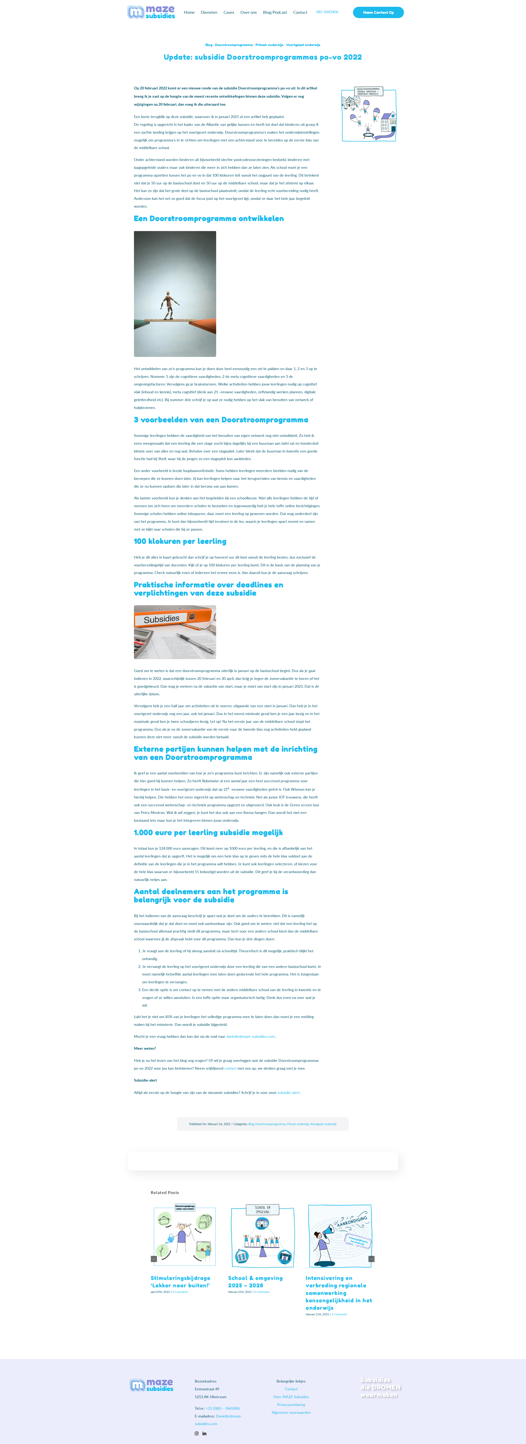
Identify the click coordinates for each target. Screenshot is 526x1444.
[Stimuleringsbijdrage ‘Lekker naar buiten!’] (185, 1235)
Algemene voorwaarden (291, 1412)
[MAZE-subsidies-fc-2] (151, 7)
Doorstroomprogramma (234, 45)
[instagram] (196, 1433)
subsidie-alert (289, 1092)
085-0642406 (327, 11)
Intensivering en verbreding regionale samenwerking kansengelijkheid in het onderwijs (339, 1293)
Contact (291, 1389)
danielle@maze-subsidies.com (250, 1036)
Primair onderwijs (269, 45)
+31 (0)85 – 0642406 (223, 1408)
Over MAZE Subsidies (291, 1396)
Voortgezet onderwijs (303, 45)
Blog (208, 45)
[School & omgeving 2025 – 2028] (262, 1235)
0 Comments (180, 1292)
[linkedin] (204, 1433)
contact (230, 1068)
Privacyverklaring (291, 1404)
